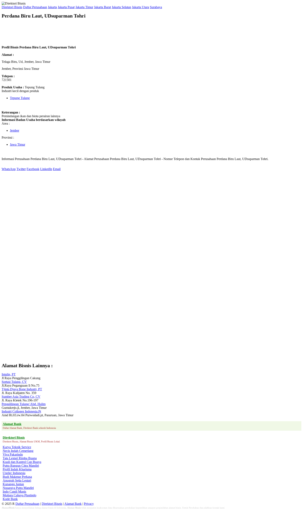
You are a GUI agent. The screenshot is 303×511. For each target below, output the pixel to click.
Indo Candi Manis (14, 491)
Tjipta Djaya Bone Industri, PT (22, 389)
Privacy (89, 503)
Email (57, 169)
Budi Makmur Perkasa (17, 476)
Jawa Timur (17, 144)
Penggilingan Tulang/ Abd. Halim (24, 404)
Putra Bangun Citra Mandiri (21, 465)
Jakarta (52, 7)
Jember (14, 130)
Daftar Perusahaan (35, 7)
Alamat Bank (73, 503)
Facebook (33, 169)
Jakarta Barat (102, 7)
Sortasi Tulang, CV (14, 382)
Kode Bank (10, 499)
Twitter (21, 169)
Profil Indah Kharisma (17, 469)
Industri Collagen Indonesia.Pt (21, 411)
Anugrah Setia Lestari (17, 480)
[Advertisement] (77, 32)
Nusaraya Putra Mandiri (18, 488)
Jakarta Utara (140, 7)
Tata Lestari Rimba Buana (20, 458)
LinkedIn (46, 169)
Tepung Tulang (20, 98)
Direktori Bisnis (12, 7)
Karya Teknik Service (17, 447)
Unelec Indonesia (14, 473)
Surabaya (156, 7)
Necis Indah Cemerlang (18, 451)
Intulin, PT (9, 374)
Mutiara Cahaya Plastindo (19, 495)
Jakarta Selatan (121, 7)
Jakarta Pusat (66, 7)
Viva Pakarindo (13, 454)
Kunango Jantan (13, 484)
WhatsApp (9, 169)
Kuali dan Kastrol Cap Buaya (22, 462)
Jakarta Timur (84, 7)
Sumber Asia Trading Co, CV (21, 396)
